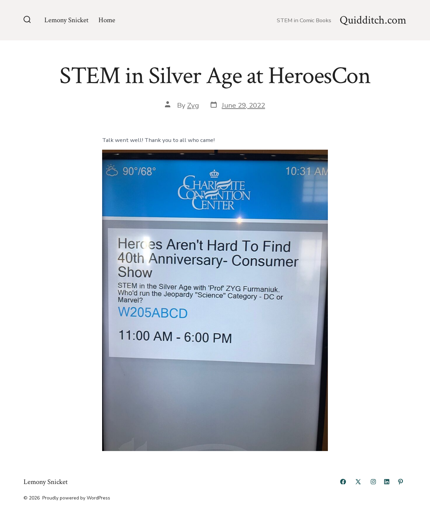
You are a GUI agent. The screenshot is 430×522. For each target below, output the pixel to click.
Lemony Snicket (66, 20)
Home (106, 20)
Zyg (193, 105)
